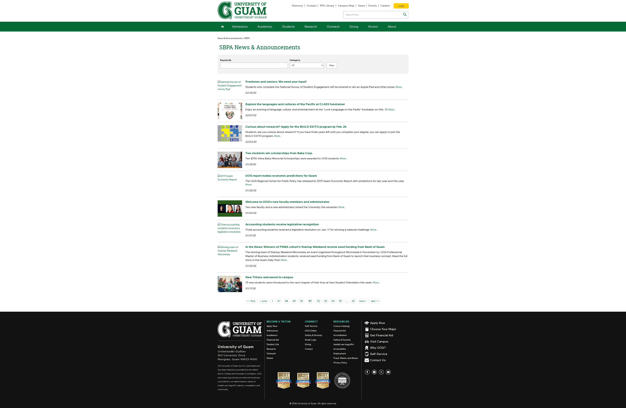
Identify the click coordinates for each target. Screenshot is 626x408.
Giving (354, 26)
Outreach (333, 26)
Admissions (240, 26)
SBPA (247, 38)
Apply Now (272, 326)
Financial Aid (273, 339)
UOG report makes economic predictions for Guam (281, 175)
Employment (339, 353)
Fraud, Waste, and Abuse (345, 358)
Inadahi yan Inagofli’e (343, 344)
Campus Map (346, 5)
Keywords (225, 60)
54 (333, 301)
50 (301, 301)
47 (278, 301)
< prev (264, 301)
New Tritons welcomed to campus (269, 277)
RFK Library (327, 5)
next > (363, 301)
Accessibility (339, 349)
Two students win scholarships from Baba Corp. (279, 153)
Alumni (373, 26)
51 (310, 301)
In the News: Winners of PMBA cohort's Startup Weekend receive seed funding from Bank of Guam (315, 247)
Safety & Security (313, 335)
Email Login (310, 339)
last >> (375, 301)
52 (318, 301)
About (392, 26)
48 (286, 301)
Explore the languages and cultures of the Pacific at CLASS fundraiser (295, 104)
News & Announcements (230, 38)
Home (222, 27)
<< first (251, 301)
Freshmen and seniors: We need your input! (276, 81)
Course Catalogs (341, 326)
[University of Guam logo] (242, 10)
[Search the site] (405, 14)
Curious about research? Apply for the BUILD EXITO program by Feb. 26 (295, 126)
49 (294, 301)
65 (353, 301)
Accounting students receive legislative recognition (282, 224)
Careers (385, 5)
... (347, 301)
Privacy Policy (340, 362)
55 (340, 301)
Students (288, 26)
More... (399, 86)
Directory (297, 5)
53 (325, 301)
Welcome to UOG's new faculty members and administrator (287, 202)
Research (311, 26)
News (361, 5)
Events (372, 5)
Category (295, 60)
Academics (264, 26)
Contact (311, 5)
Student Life (273, 344)
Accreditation (340, 335)
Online (311, 330)
